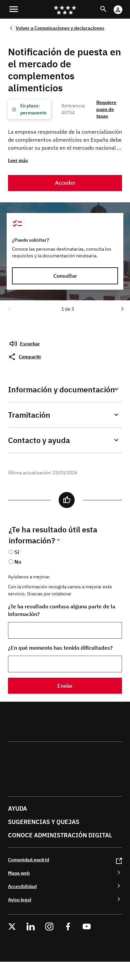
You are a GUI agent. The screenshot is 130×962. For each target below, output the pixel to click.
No (17, 561)
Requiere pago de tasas (106, 109)
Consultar (65, 275)
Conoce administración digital (60, 835)
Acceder (65, 182)
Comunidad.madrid (28, 859)
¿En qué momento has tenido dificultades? (60, 647)
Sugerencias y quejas (43, 822)
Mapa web (19, 873)
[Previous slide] (9, 308)
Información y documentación (61, 389)
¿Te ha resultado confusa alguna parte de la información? (61, 610)
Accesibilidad (22, 886)
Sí (16, 552)
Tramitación (29, 414)
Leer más (18, 160)
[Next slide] (122, 308)
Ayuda (17, 808)
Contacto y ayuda (39, 440)
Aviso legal (19, 899)
